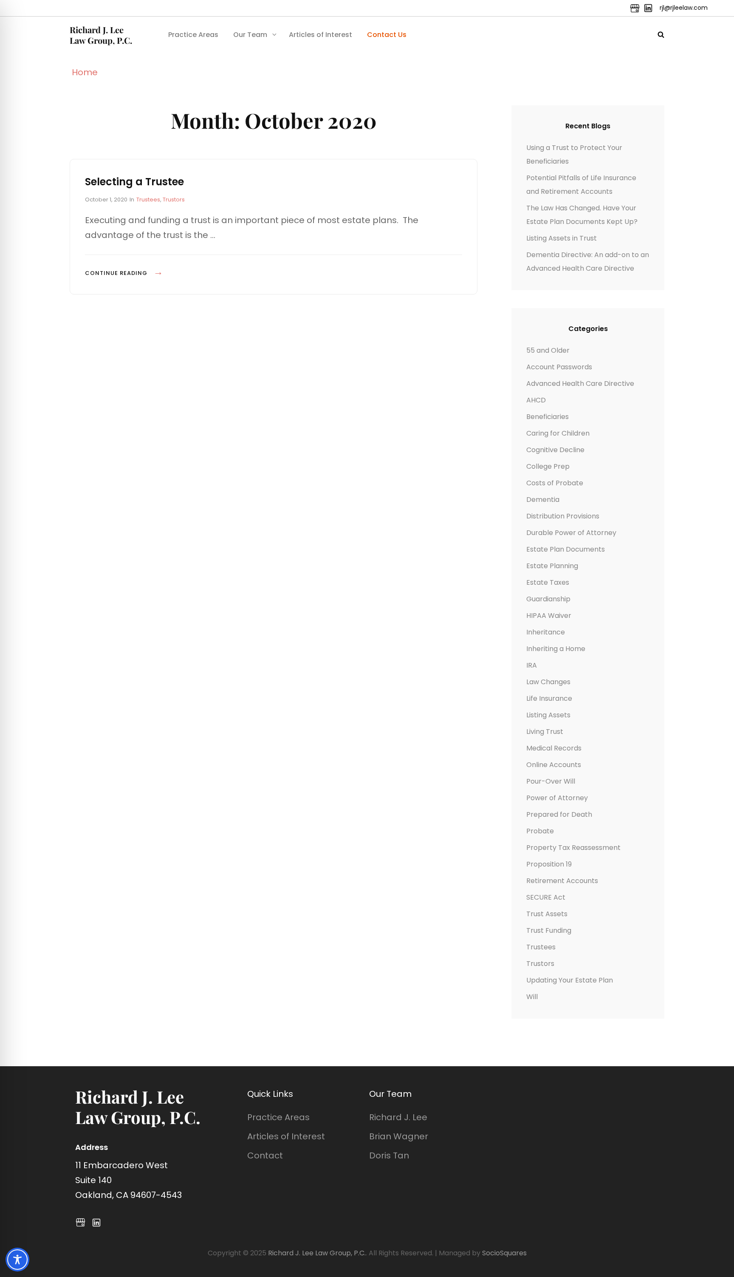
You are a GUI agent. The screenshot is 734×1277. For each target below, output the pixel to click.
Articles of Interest (320, 35)
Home (85, 72)
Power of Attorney (557, 798)
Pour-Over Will (550, 781)
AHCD (536, 400)
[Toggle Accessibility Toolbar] (17, 1260)
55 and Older (548, 350)
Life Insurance (549, 698)
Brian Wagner (398, 1136)
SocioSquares (504, 1253)
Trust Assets (546, 914)
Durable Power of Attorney (571, 533)
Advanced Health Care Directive (580, 383)
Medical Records (554, 748)
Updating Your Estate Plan (569, 980)
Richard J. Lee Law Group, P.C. (101, 35)
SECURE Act (545, 897)
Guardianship (548, 599)
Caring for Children (558, 433)
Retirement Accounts (562, 881)
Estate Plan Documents (565, 549)
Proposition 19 (549, 864)
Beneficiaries (547, 417)
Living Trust (544, 731)
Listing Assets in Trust (561, 238)
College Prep (548, 466)
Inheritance (545, 632)
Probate (540, 831)
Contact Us (387, 35)
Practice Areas (193, 35)
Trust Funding (548, 930)
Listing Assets (548, 715)
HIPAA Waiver (548, 615)
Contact (265, 1155)
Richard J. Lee (398, 1117)
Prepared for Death (559, 814)
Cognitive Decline (555, 450)
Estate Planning (552, 566)
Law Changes (548, 682)
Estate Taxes (547, 582)
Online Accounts (553, 765)
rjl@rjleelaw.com (684, 7)
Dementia (542, 499)
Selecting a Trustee (134, 182)
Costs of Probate (554, 483)
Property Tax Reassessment (573, 847)
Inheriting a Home (555, 649)
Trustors (174, 199)
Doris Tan (389, 1155)
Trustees (148, 199)
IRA (531, 665)
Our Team (250, 35)
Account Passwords (559, 367)
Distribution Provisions (562, 516)
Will (532, 997)
